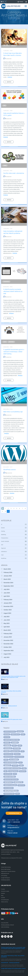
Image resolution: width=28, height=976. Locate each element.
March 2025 (7, 579)
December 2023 (8, 606)
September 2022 (9, 650)
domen (5, 165)
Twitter (5, 936)
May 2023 (6, 623)
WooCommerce (8, 788)
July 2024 (6, 589)
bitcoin (6, 734)
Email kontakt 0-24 (12, 825)
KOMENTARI (8, 58)
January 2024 (8, 603)
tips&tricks (6, 461)
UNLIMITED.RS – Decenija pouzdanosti (9, 705)
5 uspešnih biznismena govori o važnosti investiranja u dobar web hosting (13, 351)
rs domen (14, 760)
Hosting (13, 531)
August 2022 (7, 654)
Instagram (11, 936)
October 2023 (8, 610)
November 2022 (8, 644)
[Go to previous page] (2, 508)
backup (20, 731)
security (15, 765)
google (7, 748)
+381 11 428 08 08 (13, 822)
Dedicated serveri (5, 873)
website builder (10, 785)
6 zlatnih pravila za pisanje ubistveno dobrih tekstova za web (12, 291)
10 (5, 511)
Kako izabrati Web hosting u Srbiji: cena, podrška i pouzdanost (13, 956)
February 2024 (8, 599)
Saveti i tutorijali (13, 541)
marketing (15, 751)
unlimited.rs (7, 774)
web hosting (11, 341)
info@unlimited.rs (13, 827)
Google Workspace (5, 877)
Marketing (13, 534)
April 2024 (7, 596)
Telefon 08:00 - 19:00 (13, 820)
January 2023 (8, 637)
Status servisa (4, 901)
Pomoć (21, 1)
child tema (6, 737)
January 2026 (8, 576)
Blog (2, 895)
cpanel (6, 743)
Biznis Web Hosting (5, 869)
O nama (3, 889)
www (17, 793)
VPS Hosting (4, 875)
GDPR (19, 745)
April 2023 (7, 627)
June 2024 (7, 593)
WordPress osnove (9, 469)
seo (4, 105)
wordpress (13, 461)
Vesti (13, 555)
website (18, 782)
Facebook (2, 936)
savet (5, 341)
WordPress (13, 558)
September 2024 (9, 586)
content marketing (11, 740)
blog (23, 734)
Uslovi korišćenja (5, 927)
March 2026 (7, 569)
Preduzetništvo (13, 538)
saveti (7, 765)
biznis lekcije (6, 45)
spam (24, 768)
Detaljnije (10, 77)
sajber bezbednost (10, 762)
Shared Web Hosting (12, 768)
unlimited (22, 771)
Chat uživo (10, 831)
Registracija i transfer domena (8, 871)
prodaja (17, 754)
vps (15, 774)
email (14, 745)
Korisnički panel (5, 899)
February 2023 (8, 633)
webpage (8, 782)
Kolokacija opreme (5, 880)
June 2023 (7, 620)
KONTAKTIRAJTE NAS (14, 813)
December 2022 (8, 640)
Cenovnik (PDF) (4, 922)
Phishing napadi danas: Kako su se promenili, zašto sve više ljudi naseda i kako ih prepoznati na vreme (13, 677)
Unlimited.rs (13, 551)
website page (21, 785)
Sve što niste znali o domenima (13, 173)
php (22, 751)
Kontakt (3, 897)
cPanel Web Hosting (6, 867)
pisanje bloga (6, 281)
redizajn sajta (6, 223)
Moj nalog (26, 1)
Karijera (3, 893)
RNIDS (6, 759)
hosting (17, 748)
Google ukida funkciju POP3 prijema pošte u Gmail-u (11, 719)
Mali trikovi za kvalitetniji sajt (13, 412)
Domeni (13, 527)
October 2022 (8, 647)
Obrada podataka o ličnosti (7, 925)
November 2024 (8, 582)
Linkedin (8, 936)
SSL (5, 771)
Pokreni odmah (12, 833)
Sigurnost (13, 548)
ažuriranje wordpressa (9, 731)
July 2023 (6, 616)
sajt (20, 762)
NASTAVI (9, 82)
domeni (7, 745)
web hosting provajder (11, 779)
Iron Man (13, 45)
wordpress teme (9, 793)
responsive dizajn (19, 756)
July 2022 (6, 657)
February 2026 (8, 572)
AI (13, 524)
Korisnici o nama (5, 891)
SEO (13, 544)
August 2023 (7, 613)
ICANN (6, 751)
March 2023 (7, 630)
